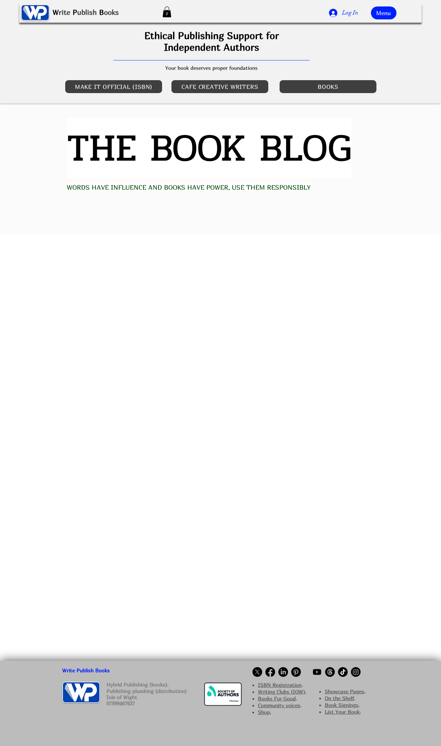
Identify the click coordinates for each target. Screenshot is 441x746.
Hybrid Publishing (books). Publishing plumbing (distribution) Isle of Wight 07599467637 (147, 694)
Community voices (279, 705)
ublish (87, 12)
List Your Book (342, 712)
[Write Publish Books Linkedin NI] (283, 672)
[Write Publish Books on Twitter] (257, 672)
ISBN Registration (280, 685)
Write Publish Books (86, 670)
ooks (111, 12)
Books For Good (277, 698)
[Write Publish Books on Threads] (330, 672)
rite (64, 12)
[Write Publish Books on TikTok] (343, 672)
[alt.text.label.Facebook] (270, 672)
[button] (166, 11)
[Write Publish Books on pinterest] (296, 672)
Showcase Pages (344, 691)
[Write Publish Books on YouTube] (317, 672)
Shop (264, 712)
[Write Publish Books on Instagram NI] (356, 672)
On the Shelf (339, 698)
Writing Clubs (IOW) (281, 691)
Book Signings (341, 705)
